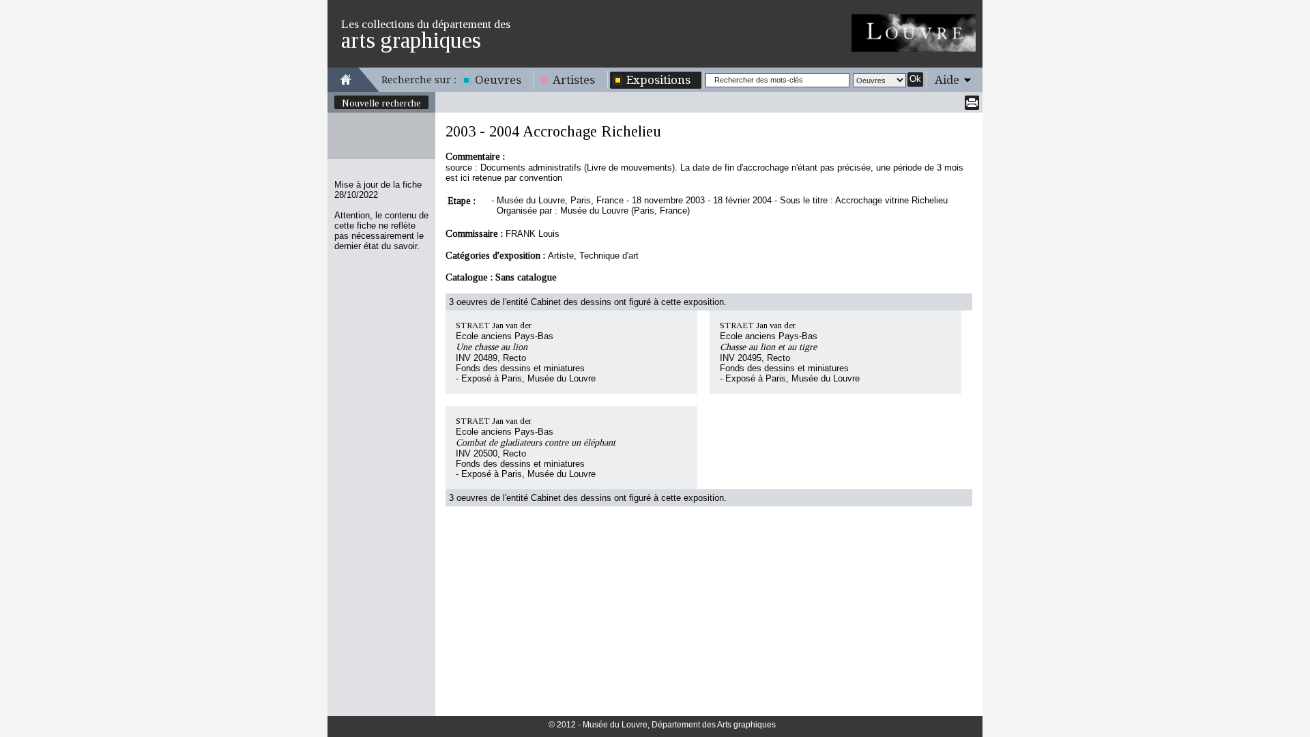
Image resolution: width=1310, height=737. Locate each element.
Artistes (574, 80)
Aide (947, 80)
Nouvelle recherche (381, 103)
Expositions (658, 80)
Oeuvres (498, 80)
